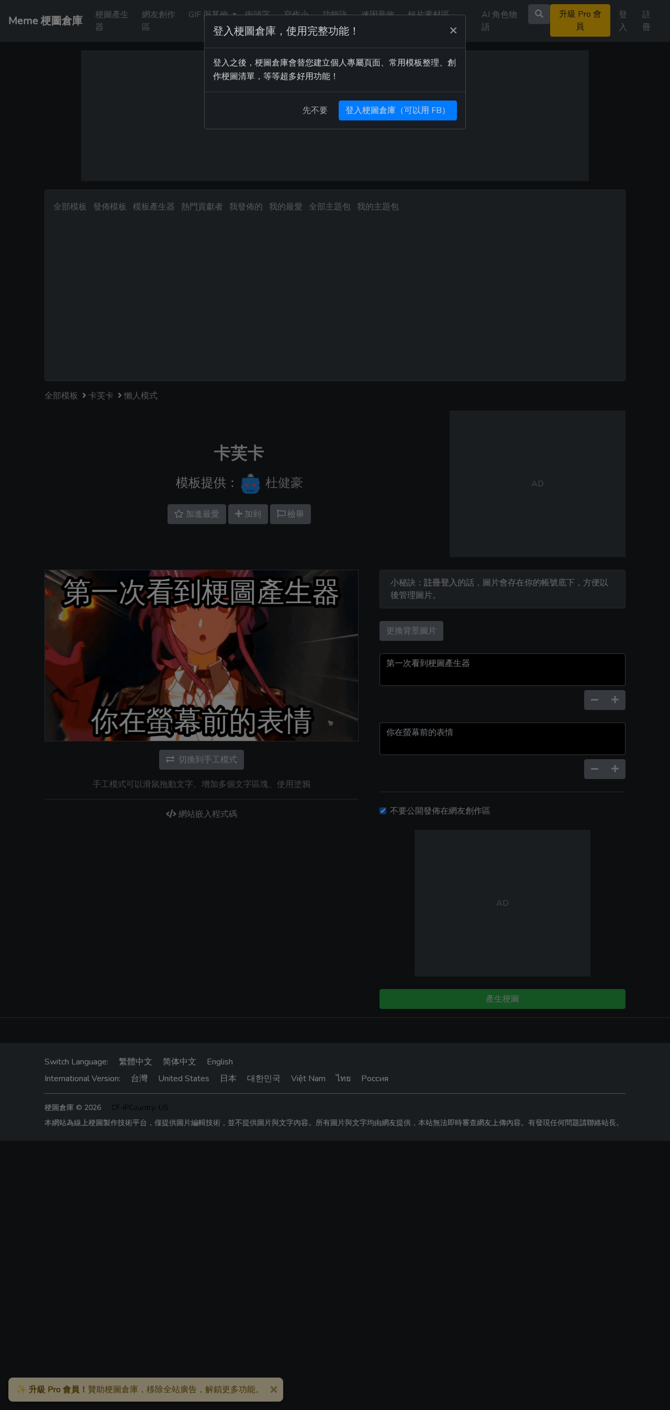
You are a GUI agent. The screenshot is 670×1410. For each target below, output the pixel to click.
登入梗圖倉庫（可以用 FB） (397, 110)
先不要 (315, 110)
